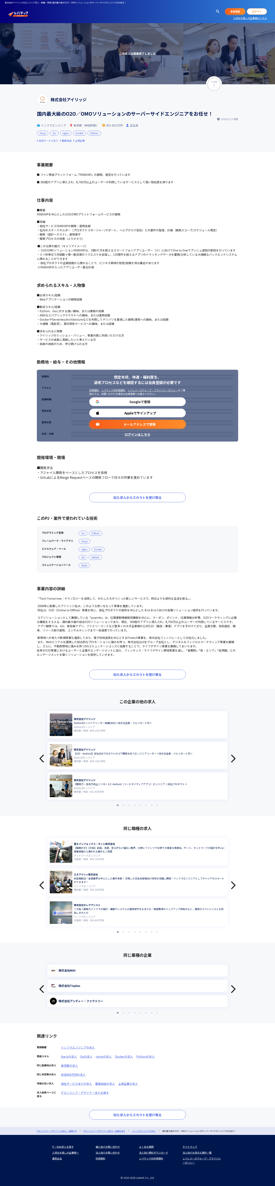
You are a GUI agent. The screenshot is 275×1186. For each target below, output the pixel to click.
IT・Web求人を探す (63, 1146)
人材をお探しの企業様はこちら (250, 18)
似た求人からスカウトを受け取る (137, 497)
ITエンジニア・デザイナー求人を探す (85, 1093)
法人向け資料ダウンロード (153, 1152)
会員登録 (235, 11)
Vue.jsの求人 (69, 1056)
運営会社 (57, 1158)
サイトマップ (190, 1146)
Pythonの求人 (145, 1056)
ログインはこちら (137, 434)
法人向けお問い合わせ (108, 1152)
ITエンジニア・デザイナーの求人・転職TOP (57, 1130)
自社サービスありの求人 (76, 1084)
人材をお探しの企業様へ (65, 1152)
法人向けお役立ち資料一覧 (197, 1152)
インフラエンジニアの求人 (78, 1047)
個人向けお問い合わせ (108, 1146)
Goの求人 (86, 1056)
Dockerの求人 (124, 1056)
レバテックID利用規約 (113, 390)
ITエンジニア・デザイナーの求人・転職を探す (104, 1130)
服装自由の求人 (105, 1084)
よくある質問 (146, 1146)
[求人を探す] (218, 11)
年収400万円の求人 (73, 1075)
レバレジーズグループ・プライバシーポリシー (153, 390)
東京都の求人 (69, 1065)
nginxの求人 (104, 1056)
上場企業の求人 (128, 1084)
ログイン (257, 11)
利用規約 (94, 390)
